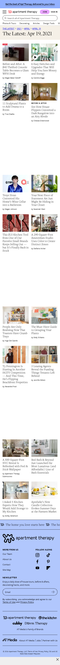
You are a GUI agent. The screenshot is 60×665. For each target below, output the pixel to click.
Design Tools (48, 23)
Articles (36, 23)
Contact (6, 564)
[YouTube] (37, 568)
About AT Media (26, 640)
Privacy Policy (27, 602)
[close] (57, 659)
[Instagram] (37, 555)
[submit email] (53, 591)
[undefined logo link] (22, 11)
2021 (19, 28)
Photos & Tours (9, 23)
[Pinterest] (48, 561)
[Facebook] (37, 561)
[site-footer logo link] (10, 640)
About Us (7, 559)
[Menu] (4, 12)
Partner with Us (50, 640)
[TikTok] (48, 555)
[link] (16, 68)
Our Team (7, 554)
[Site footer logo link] (30, 538)
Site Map (7, 569)
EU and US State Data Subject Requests (38, 652)
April (27, 28)
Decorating (24, 23)
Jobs (38, 640)
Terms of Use (9, 602)
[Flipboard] (48, 568)
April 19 (36, 28)
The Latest (8, 28)
